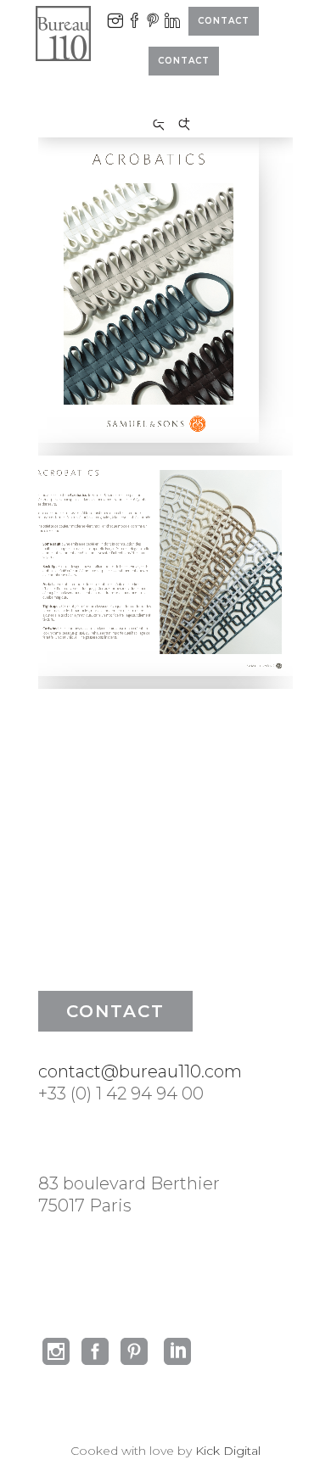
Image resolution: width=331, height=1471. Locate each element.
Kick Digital (228, 1450)
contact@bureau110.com (140, 1071)
